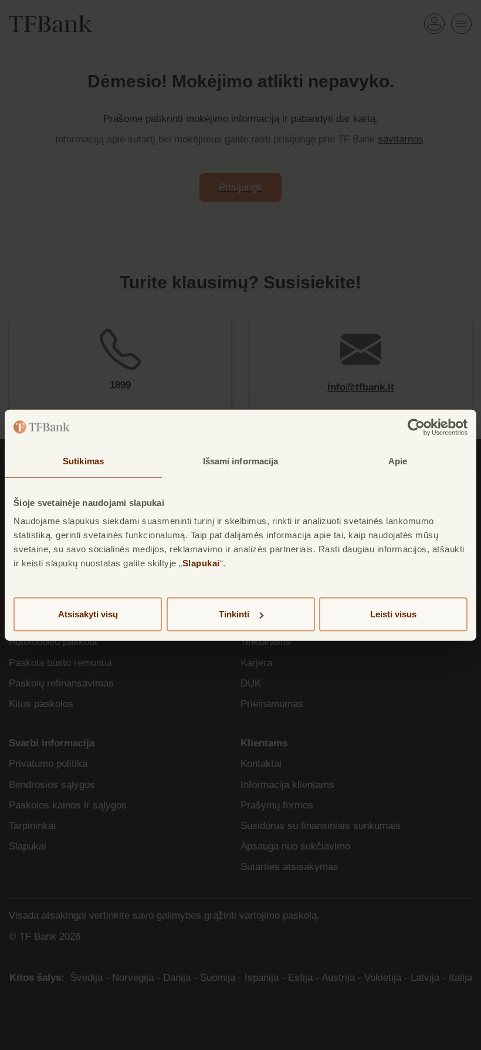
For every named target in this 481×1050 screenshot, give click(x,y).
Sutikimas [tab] (83, 460)
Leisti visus (393, 614)
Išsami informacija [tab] (241, 460)
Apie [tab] (397, 460)
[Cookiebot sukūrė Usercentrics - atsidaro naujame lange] (416, 427)
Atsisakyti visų (88, 614)
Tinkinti (234, 614)
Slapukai (201, 563)
